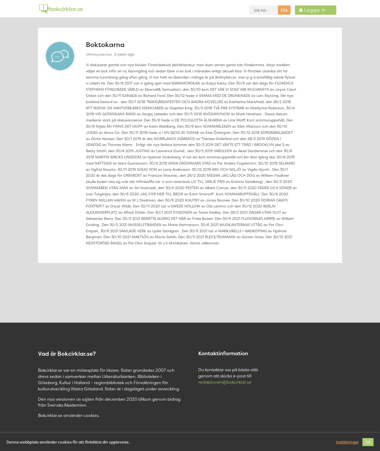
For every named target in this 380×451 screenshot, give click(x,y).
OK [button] (368, 442)
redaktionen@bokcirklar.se (224, 382)
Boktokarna (105, 44)
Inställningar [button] (347, 442)
